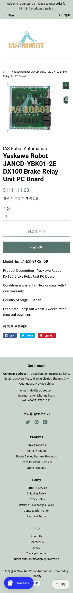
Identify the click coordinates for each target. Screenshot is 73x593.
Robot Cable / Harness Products (36, 456)
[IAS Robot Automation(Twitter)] (28, 423)
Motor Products (36, 451)
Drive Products (36, 445)
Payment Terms (36, 516)
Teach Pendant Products (36, 462)
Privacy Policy (36, 499)
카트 (67, 15)
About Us (36, 536)
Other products (36, 468)
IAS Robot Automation (38, 571)
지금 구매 (36, 247)
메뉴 (11, 15)
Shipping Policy (36, 493)
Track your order (36, 553)
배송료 (19, 198)
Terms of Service (36, 488)
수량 (6, 209)
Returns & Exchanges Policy (36, 505)
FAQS (36, 548)
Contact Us (37, 542)
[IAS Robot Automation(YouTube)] (45, 423)
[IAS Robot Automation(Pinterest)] (36, 423)
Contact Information (36, 510)
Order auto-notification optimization (36, 559)
